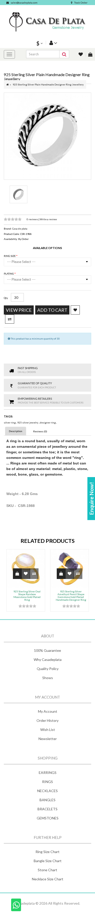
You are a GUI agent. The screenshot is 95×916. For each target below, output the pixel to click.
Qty (6, 297)
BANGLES (47, 800)
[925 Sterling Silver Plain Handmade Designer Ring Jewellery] (47, 136)
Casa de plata (19, 228)
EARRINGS (47, 772)
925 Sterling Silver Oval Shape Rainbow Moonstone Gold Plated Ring (27, 595)
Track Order (80, 2)
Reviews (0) (40, 431)
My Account (47, 711)
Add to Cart (52, 310)
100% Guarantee (47, 650)
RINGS (47, 781)
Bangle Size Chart (48, 861)
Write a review (48, 219)
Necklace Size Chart (47, 879)
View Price (19, 310)
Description (15, 431)
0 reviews (33, 219)
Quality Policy (48, 668)
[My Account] (53, 42)
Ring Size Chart (47, 852)
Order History (47, 720)
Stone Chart (47, 870)
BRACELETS (47, 809)
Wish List (47, 729)
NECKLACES (47, 791)
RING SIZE (10, 255)
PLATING (9, 273)
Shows (47, 678)
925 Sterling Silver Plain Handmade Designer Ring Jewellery (48, 84)
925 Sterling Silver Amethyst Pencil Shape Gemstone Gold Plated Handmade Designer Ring (71, 595)
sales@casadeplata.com (24, 2)
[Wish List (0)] (81, 55)
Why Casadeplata (48, 659)
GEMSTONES (48, 818)
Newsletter (48, 738)
